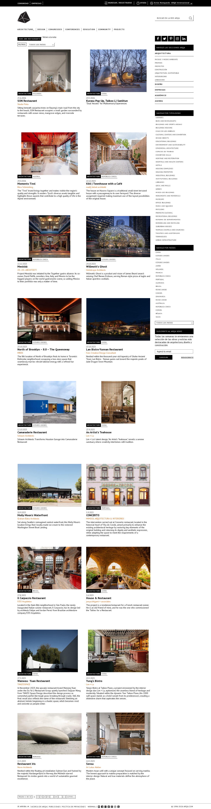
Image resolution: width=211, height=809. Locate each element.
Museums (160, 199)
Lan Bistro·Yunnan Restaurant (104, 349)
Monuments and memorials (168, 196)
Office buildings (163, 203)
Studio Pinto (23, 104)
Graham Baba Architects (28, 518)
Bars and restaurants (166, 121)
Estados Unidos (108, 259)
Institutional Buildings (166, 179)
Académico (160, 95)
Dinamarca (160, 296)
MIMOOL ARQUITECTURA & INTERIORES (105, 518)
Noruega (37, 757)
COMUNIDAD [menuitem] (23, 3)
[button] (190, 18)
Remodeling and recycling (167, 223)
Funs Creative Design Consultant (101, 352)
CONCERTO (92, 515)
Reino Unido (161, 290)
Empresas (160, 90)
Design (41, 29)
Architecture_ (25, 29)
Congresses (55, 29)
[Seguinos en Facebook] (158, 38)
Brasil (36, 591)
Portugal (106, 508)
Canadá (159, 293)
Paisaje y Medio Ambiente (166, 59)
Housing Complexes (164, 169)
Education (89, 29)
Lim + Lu (90, 435)
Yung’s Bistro (94, 681)
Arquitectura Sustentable (167, 73)
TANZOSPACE (23, 684)
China (104, 94)
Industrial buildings (165, 175)
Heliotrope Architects (96, 270)
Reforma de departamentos (168, 220)
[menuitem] (171, 4)
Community (104, 29)
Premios (158, 63)
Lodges (159, 189)
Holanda (159, 269)
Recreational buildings (166, 216)
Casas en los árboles (165, 131)
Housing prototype (164, 172)
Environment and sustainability (170, 145)
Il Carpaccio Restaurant (31, 598)
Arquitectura (163, 53)
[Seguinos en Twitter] (164, 38)
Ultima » (71, 797)
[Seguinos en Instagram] (177, 38)
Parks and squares (164, 206)
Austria (36, 176)
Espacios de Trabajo (165, 152)
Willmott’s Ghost (96, 266)
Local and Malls (163, 186)
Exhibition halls (163, 155)
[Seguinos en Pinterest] (171, 38)
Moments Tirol (26, 183)
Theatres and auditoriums (168, 233)
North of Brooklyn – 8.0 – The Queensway (43, 349)
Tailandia (37, 94)
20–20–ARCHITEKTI (27, 270)
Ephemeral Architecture (167, 148)
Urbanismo (160, 80)
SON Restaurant (27, 101)
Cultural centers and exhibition (171, 135)
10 (56, 797)
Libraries (160, 182)
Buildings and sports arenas (169, 124)
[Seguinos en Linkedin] (184, 38)
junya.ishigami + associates (98, 601)
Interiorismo (161, 76)
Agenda (159, 101)
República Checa (109, 176)
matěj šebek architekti (96, 187)
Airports (159, 118)
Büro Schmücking (25, 187)
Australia (160, 303)
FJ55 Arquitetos (24, 601)
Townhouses (161, 237)
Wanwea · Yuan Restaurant (33, 681)
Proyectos (159, 66)
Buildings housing (164, 128)
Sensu (90, 764)
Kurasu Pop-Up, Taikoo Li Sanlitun (107, 101)
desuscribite (187, 357)
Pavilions (160, 209)
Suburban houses (164, 226)
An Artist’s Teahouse (99, 432)
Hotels (159, 165)
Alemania (160, 283)
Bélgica (159, 313)
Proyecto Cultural (164, 213)
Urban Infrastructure (166, 240)
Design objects (162, 138)
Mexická (22, 266)
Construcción (161, 70)
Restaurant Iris (26, 764)
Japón (104, 591)
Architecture (24, 94)
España (159, 310)
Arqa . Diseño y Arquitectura (24, 15)
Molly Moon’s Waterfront (32, 515)
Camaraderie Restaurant (32, 432)
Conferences (72, 29)
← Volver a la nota (48, 37)
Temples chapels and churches (170, 230)
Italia (158, 259)
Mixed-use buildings (165, 192)
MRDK (20, 352)
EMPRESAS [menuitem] (37, 3)
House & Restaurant (98, 598)
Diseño (158, 84)
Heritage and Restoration (167, 158)
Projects (119, 29)
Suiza (158, 317)
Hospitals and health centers (169, 162)
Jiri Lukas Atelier (93, 767)
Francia (159, 273)
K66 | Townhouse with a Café (104, 183)
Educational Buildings (166, 141)
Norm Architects (24, 767)
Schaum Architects (25, 435)
